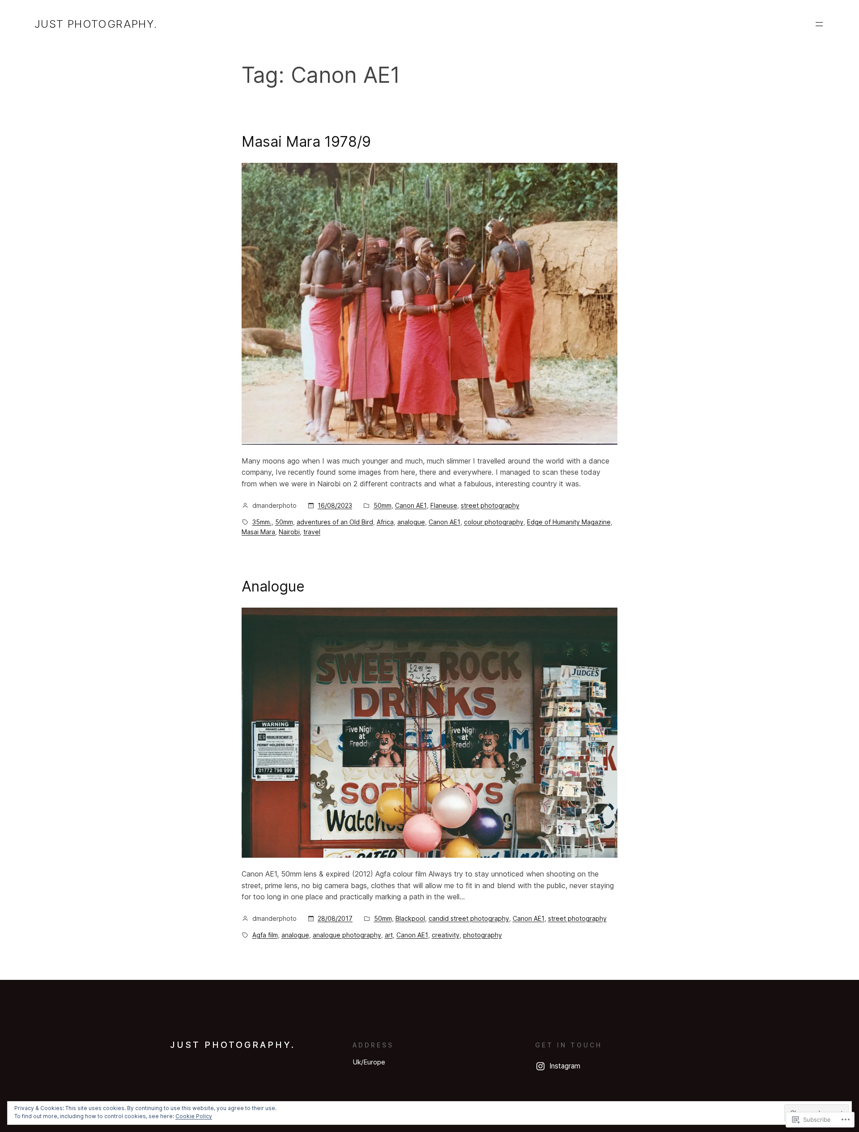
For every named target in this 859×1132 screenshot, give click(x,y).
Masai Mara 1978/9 (306, 141)
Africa (385, 522)
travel (311, 532)
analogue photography (347, 935)
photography (482, 935)
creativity (445, 935)
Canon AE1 (411, 505)
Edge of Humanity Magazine (569, 522)
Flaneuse (443, 505)
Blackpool (410, 918)
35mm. (262, 522)
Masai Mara (258, 532)
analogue (411, 522)
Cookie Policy (193, 1116)
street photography (490, 505)
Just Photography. (95, 23)
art (389, 935)
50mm (382, 505)
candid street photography (469, 918)
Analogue (273, 586)
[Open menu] (819, 24)
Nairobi (289, 532)
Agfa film (265, 935)
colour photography (493, 522)
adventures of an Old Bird (335, 522)
